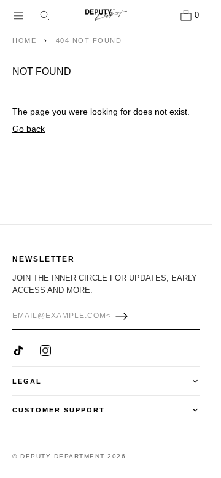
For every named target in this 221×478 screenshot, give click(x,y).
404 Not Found (89, 40)
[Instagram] (45, 350)
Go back (28, 129)
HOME (24, 40)
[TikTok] (18, 350)
